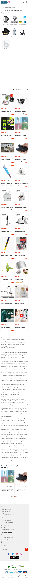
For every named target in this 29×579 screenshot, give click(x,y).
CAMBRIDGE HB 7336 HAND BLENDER (6, 232)
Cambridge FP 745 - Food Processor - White (21, 232)
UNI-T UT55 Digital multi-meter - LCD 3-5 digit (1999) (20, 256)
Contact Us (25, 563)
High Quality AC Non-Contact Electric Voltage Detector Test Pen (7, 256)
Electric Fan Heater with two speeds (21, 184)
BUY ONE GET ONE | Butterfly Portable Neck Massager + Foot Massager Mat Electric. (7, 136)
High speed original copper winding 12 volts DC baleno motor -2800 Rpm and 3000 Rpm (21, 112)
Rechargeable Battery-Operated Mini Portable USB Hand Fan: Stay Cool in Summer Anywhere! (21, 136)
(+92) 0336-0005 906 (6, 511)
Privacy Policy (4, 524)
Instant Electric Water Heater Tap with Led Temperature (6, 304)
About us (7, 563)
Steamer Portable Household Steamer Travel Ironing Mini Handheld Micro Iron (6, 328)
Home (2, 6)
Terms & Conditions (5, 525)
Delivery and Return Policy (7, 529)
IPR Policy (3, 527)
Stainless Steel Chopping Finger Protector (19, 280)
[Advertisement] (14, 73)
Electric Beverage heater (19, 304)
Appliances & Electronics (10, 6)
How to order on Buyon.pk (7, 522)
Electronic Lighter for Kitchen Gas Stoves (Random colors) (6, 184)
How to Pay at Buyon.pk (6, 520)
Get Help (20, 563)
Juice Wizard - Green (6, 279)
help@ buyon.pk (5, 513)
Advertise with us (13, 563)
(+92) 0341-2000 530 (6, 509)
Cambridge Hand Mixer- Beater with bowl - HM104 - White (21, 208)
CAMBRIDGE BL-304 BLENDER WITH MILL (6, 112)
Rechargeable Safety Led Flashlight (20, 160)
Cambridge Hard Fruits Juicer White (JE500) (7, 208)
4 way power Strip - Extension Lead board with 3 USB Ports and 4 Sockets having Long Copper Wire (7, 160)
